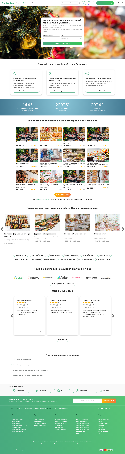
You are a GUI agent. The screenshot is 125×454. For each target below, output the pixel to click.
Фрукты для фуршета (40, 423)
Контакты (89, 441)
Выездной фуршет (88, 255)
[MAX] (89, 4)
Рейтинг (66, 441)
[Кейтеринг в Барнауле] (8, 3)
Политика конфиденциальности (62, 443)
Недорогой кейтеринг (104, 419)
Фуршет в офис (54, 255)
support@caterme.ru (39, 408)
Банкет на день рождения (19, 429)
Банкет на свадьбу (17, 425)
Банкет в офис (16, 421)
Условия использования (47, 443)
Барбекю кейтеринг (85, 259)
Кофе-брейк (36, 259)
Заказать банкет (104, 255)
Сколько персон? (48, 35)
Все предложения (62, 194)
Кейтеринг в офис (21, 259)
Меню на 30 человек (17, 419)
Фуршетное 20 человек (82, 423)
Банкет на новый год (17, 431)
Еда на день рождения (61, 421)
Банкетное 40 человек (82, 429)
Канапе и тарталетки (67, 259)
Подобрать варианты (62, 43)
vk (105, 409)
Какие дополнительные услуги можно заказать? (30, 370)
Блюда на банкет (16, 427)
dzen (102, 409)
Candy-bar (100, 427)
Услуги (100, 415)
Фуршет (37, 415)
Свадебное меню (80, 431)
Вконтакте (106, 390)
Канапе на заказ (50, 259)
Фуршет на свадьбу (71, 255)
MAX (63, 390)
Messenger (83, 390)
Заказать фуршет (21, 255)
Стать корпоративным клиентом (62, 283)
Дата (62, 35)
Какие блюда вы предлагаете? (24, 365)
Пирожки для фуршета (40, 425)
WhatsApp (20, 390)
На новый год (58, 425)
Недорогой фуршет (38, 255)
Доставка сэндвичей (60, 429)
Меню (78, 415)
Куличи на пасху (59, 427)
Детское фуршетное (82, 419)
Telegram (42, 390)
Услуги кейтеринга (103, 259)
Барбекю (100, 421)
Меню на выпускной (81, 421)
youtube (109, 409)
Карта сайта (80, 443)
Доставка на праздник (61, 419)
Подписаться (109, 400)
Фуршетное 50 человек (82, 427)
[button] (62, 257)
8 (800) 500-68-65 (88, 1)
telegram (98, 409)
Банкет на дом (16, 423)
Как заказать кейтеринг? (22, 359)
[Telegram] (84, 4)
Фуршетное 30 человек (82, 425)
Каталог (28, 3)
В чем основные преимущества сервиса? (28, 375)
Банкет (14, 415)
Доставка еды (60, 415)
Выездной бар (101, 429)
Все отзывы (62, 339)
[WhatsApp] (86, 4)
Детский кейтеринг (103, 431)
